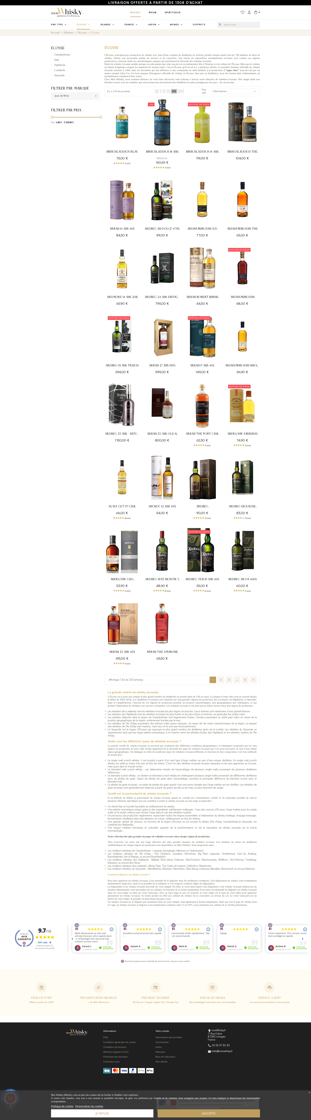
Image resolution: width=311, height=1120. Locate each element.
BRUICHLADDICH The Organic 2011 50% (242, 152)
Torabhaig (250, 859)
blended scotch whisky (123, 775)
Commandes (162, 1042)
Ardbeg (252, 853)
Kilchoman (190, 853)
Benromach (227, 868)
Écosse (57, 48)
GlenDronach (192, 859)
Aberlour (166, 868)
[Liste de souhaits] (242, 12)
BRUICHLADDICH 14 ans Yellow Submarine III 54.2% (202, 152)
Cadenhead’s (196, 850)
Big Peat (203, 853)
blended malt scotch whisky (127, 769)
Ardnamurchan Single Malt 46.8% (242, 366)
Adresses (160, 1052)
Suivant (253, 679)
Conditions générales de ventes (119, 1042)
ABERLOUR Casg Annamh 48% (122, 579)
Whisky (135, 12)
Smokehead (228, 853)
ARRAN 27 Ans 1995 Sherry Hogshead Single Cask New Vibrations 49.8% (162, 366)
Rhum (153, 12)
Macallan (215, 868)
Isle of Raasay (131, 856)
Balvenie (250, 868)
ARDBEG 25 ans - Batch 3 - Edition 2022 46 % (122, 434)
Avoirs (159, 1047)
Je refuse (102, 1113)
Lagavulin (215, 853)
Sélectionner (220, 91)
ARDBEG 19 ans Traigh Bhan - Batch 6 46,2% (122, 366)
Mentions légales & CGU (115, 1052)
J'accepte (208, 1113)
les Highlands (125, 824)
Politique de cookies (62, 1106)
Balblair (155, 859)
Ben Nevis (135, 862)
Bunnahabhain (115, 856)
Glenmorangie (209, 859)
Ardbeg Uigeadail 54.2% (242, 507)
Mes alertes (161, 1061)
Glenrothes (179, 868)
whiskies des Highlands (124, 714)
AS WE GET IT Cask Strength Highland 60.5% (122, 507)
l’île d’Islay (216, 821)
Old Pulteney (237, 859)
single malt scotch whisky (125, 760)
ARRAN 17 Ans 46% (202, 365)
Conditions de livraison (115, 1047)
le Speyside (245, 821)
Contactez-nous (111, 1061)
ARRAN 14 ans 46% (122, 229)
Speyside (59, 75)
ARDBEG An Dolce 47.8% (162, 229)
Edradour (112, 862)
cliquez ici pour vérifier (180, 961)
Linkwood (204, 868)
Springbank (169, 850)
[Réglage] (249, 12)
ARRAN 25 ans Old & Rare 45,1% (162, 434)
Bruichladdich (158, 856)
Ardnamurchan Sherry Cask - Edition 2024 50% (242, 297)
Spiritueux (173, 12)
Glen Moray (192, 868)
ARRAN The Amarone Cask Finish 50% (162, 652)
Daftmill (191, 865)
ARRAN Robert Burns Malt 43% (202, 297)
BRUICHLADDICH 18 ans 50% (162, 152)
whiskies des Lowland (123, 711)
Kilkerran (181, 850)
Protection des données (115, 1056)
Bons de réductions (165, 1056)
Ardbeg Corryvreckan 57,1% (202, 507)
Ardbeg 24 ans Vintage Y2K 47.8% (162, 297)
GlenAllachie (154, 868)
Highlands (59, 65)
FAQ (105, 1037)
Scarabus (178, 853)
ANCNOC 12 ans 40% (162, 506)
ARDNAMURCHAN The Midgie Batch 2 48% (242, 229)
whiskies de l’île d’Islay (124, 723)
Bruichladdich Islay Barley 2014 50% (122, 152)
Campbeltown (62, 54)
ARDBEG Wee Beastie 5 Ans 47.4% (162, 579)
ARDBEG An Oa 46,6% (242, 579)
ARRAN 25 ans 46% (122, 652)
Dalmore (179, 859)
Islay (56, 59)
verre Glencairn (150, 893)
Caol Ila (241, 853)
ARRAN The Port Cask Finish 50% (202, 434)
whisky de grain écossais (124, 784)
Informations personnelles (169, 1037)
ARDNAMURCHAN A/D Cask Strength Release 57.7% (202, 229)
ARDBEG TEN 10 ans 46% (202, 579)
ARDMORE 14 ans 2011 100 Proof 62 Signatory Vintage (122, 297)
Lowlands (59, 70)
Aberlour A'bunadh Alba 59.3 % (242, 434)
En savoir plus (227, 82)
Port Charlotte (162, 853)
